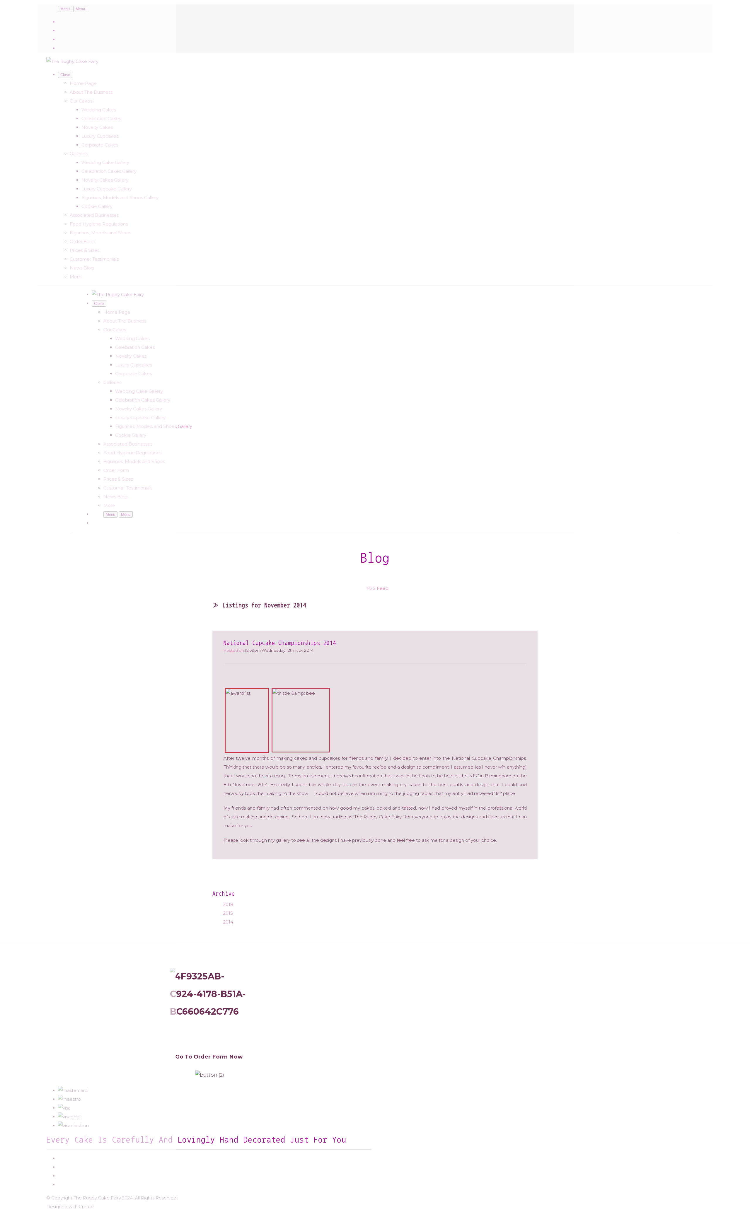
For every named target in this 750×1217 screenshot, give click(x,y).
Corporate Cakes (99, 145)
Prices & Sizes (84, 250)
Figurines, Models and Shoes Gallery (119, 197)
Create (86, 1206)
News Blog (82, 268)
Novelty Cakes (97, 127)
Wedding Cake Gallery (105, 162)
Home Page (83, 83)
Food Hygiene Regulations (99, 224)
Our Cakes (81, 101)
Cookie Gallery (96, 206)
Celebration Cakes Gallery (109, 171)
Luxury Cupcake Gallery (106, 189)
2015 (228, 913)
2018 (228, 904)
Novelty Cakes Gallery (104, 180)
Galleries (79, 153)
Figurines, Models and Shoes (100, 232)
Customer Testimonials (94, 259)
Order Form (82, 241)
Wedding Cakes (98, 109)
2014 (228, 922)
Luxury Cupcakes (99, 136)
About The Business (91, 92)
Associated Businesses (94, 215)
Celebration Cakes (101, 118)
